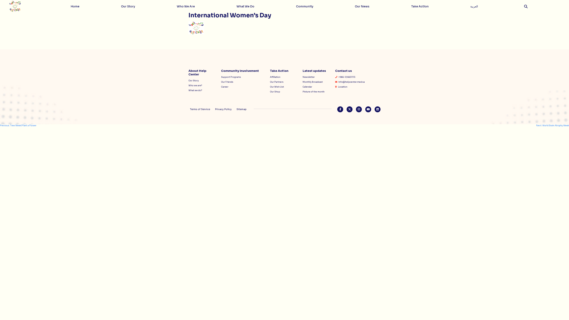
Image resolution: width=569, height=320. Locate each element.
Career (224, 86)
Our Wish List (277, 86)
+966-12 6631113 (346, 77)
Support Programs (231, 77)
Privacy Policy (223, 109)
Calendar (307, 86)
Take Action (420, 6)
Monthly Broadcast (313, 82)
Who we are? (195, 85)
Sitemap (241, 109)
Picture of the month (314, 91)
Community (304, 6)
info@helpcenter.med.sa (351, 82)
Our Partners (276, 82)
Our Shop (275, 91)
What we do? (195, 90)
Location (342, 86)
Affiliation (275, 77)
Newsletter (309, 77)
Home (75, 6)
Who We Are (186, 6)
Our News (362, 6)
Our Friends (227, 82)
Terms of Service (200, 109)
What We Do (245, 6)
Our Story (128, 6)
